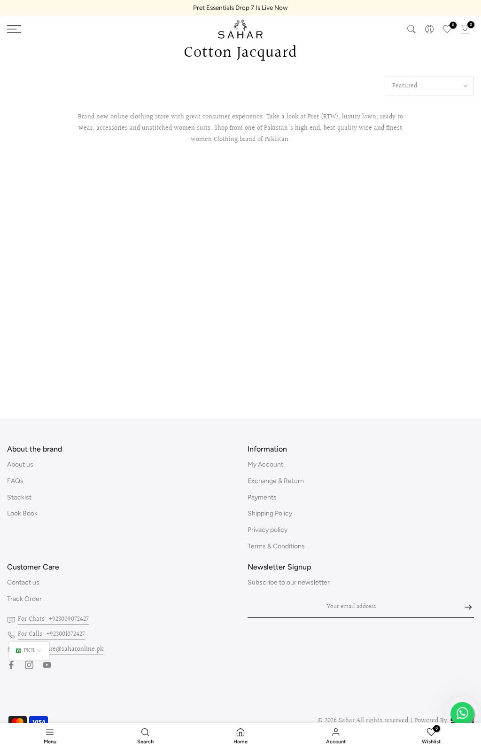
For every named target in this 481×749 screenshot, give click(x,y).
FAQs (15, 481)
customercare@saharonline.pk (60, 649)
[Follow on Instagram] (29, 665)
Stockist (19, 497)
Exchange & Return (276, 481)
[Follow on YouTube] (47, 665)
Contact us (23, 582)
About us (20, 464)
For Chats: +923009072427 (53, 619)
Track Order (24, 599)
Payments (262, 497)
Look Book (22, 513)
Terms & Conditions (276, 546)
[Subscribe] (463, 607)
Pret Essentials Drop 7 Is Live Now (240, 7)
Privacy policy (267, 530)
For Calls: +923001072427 (51, 634)
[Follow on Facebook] (11, 665)
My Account (265, 464)
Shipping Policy (270, 513)
